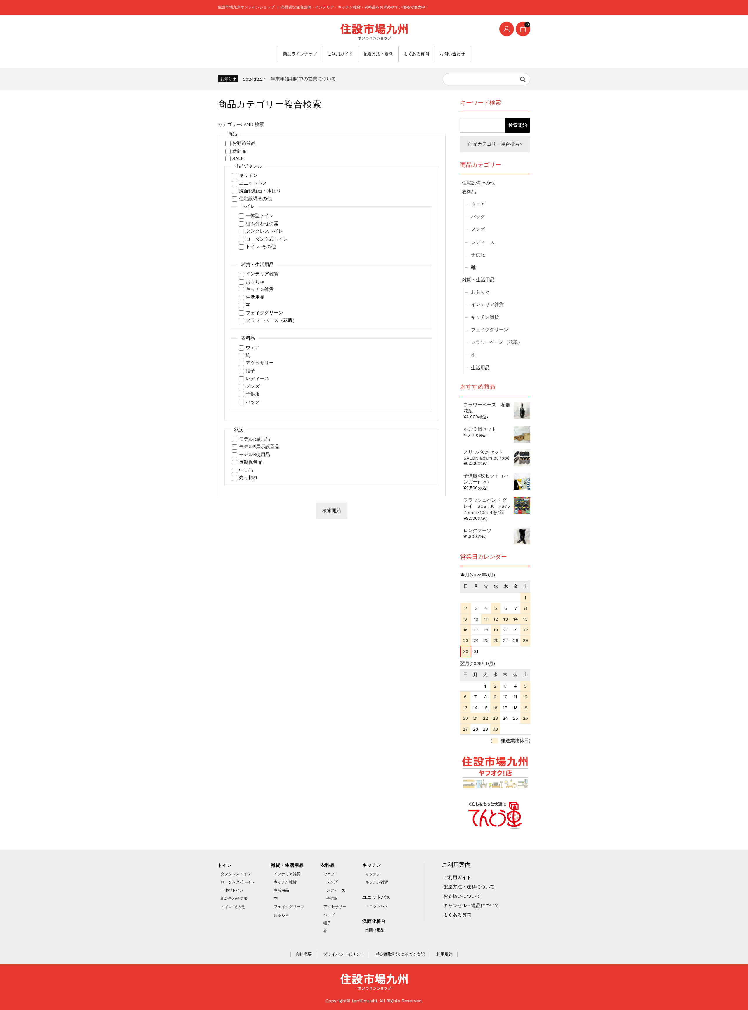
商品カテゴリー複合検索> (495, 144)
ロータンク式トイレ (267, 239)
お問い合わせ (452, 53)
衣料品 (469, 192)
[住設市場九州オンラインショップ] (374, 32)
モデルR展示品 (254, 439)
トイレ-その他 (261, 246)
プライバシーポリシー (343, 954)
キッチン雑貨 (260, 289)
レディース (257, 378)
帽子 (250, 371)
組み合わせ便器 (262, 223)
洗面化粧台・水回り (260, 191)
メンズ (253, 386)
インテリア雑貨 (262, 274)
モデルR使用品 (254, 454)
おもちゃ (255, 281)
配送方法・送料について (469, 887)
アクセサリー (260, 363)
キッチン (248, 175)
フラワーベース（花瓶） (271, 320)
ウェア (253, 347)
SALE (238, 158)
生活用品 (255, 297)
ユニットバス (253, 183)
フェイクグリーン (264, 312)
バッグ (253, 402)
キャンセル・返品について (471, 905)
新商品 (239, 151)
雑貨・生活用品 (478, 279)
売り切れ (248, 477)
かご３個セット (479, 429)
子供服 (253, 394)
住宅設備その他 (255, 198)
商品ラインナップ (300, 53)
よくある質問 (416, 53)
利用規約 (444, 954)
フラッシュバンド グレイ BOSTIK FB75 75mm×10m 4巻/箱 (489, 506)
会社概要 (303, 954)
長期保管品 (250, 462)
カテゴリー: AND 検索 (241, 124)
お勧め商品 (244, 143)
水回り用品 (374, 930)
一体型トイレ (260, 215)
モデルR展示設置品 (259, 446)
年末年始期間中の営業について (303, 79)
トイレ (225, 865)
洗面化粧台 (374, 921)
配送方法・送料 (378, 53)
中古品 (246, 470)
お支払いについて (462, 896)
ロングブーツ (477, 530)
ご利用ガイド (340, 53)
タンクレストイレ (264, 231)
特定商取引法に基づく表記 (400, 954)
